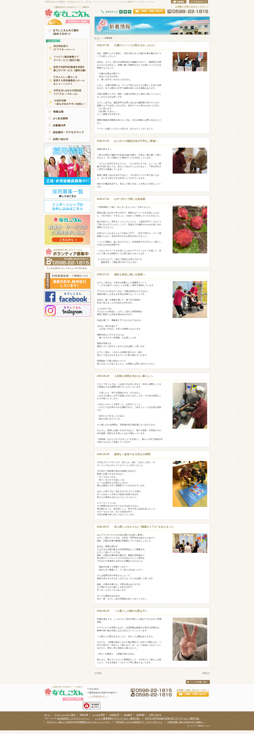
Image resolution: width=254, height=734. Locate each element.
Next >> (206, 673)
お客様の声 (114, 715)
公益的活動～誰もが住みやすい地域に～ (186, 722)
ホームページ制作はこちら (198, 726)
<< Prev (97, 673)
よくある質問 (98, 715)
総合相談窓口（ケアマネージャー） (73, 718)
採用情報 (140, 715)
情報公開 (84, 715)
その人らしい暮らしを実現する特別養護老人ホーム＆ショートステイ (79, 722)
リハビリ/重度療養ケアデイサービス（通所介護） (118, 718)
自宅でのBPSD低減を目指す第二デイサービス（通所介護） (172, 718)
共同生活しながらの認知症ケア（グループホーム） (139, 722)
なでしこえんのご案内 (65, 715)
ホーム (97, 38)
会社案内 (128, 715)
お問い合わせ (155, 715)
